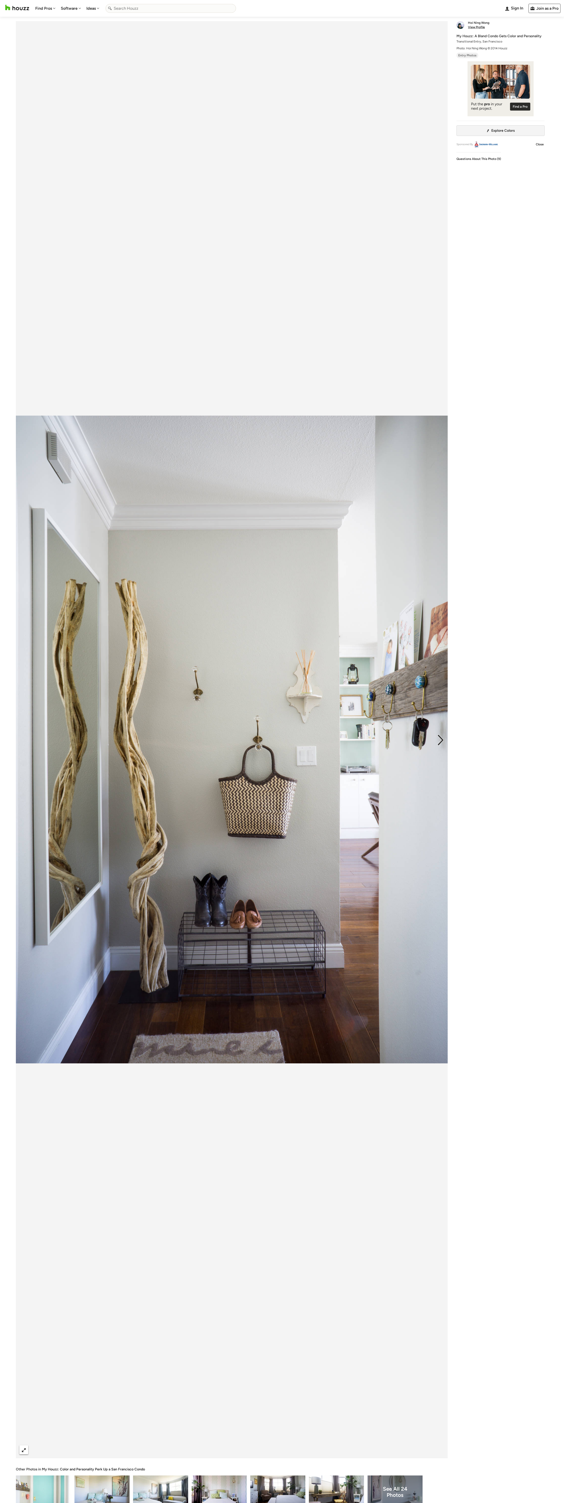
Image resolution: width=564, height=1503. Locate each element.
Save (246, 1450)
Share (223, 1450)
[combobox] (171, 8)
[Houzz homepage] (17, 8)
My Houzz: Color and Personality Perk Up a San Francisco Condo (93, 1469)
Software (69, 8)
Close (540, 144)
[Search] (110, 8)
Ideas (91, 8)
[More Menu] (439, 1450)
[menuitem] (45, 8)
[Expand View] (23, 1449)
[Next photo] (440, 739)
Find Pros (43, 8)
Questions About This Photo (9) (478, 159)
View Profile (476, 27)
